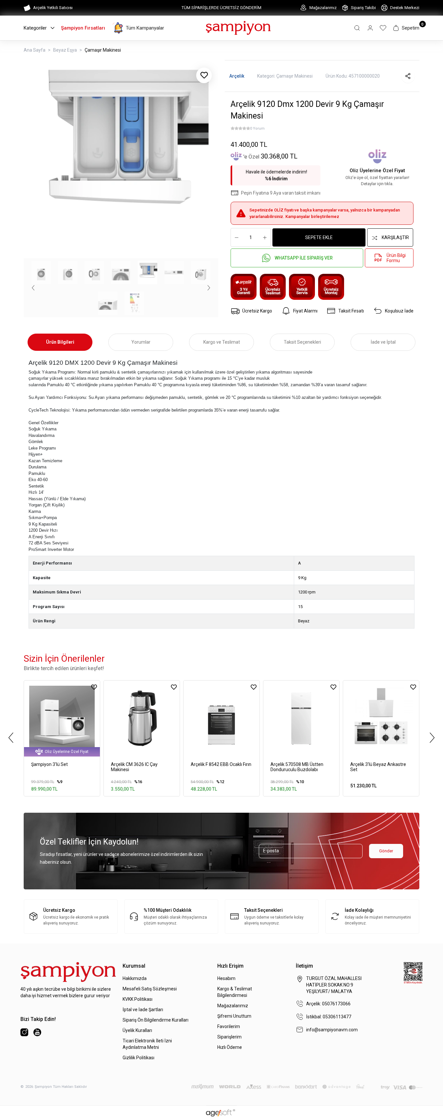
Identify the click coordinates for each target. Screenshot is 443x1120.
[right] (432, 738)
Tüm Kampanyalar (145, 28)
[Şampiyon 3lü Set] (62, 719)
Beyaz (303, 620)
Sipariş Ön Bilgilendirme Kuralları (155, 1020)
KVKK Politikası (137, 999)
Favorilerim (228, 1026)
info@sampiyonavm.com (332, 1029)
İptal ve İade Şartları (143, 1009)
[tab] (60, 342)
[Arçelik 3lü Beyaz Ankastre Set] (381, 719)
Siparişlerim (229, 1036)
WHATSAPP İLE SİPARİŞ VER (304, 258)
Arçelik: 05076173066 (328, 1003)
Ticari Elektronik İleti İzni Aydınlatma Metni (147, 1044)
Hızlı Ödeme (229, 1047)
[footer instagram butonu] (24, 1032)
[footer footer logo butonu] (68, 972)
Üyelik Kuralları (137, 1030)
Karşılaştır (395, 237)
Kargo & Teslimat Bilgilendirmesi (234, 992)
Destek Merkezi (404, 7)
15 (300, 606)
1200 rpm (307, 592)
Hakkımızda (135, 978)
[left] (11, 738)
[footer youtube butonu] (37, 1032)
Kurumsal (134, 966)
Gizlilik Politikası (138, 1057)
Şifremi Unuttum (234, 1016)
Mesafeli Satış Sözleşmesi (150, 988)
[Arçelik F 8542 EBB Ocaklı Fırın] (221, 719)
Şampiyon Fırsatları (83, 28)
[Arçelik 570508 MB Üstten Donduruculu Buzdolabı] (301, 719)
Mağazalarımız (323, 7)
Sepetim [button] (410, 28)
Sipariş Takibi (363, 7)
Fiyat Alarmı (305, 310)
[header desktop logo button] (238, 27)
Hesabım (226, 978)
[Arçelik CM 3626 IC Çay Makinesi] (142, 719)
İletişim (304, 966)
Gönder (386, 850)
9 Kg (302, 577)
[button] (357, 28)
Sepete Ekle (319, 237)
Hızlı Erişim (230, 966)
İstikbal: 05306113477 (328, 1016)
